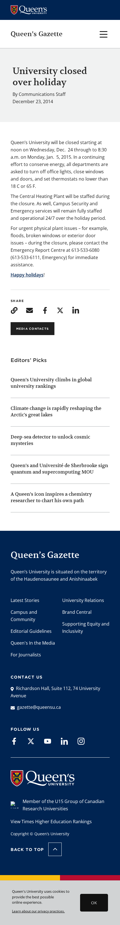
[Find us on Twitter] (30, 741)
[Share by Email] (29, 310)
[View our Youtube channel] (47, 741)
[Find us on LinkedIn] (64, 741)
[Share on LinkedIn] (75, 310)
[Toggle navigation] (104, 33)
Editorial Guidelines (31, 631)
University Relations (83, 600)
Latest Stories (25, 600)
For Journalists (26, 655)
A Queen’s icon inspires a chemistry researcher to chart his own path (51, 497)
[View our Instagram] (81, 741)
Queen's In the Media (33, 643)
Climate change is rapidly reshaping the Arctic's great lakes (56, 411)
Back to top (27, 849)
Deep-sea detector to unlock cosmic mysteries (50, 440)
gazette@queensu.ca (39, 707)
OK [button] (94, 902)
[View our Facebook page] (14, 741)
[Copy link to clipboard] (14, 310)
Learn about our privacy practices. (38, 911)
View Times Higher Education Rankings (51, 821)
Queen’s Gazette (37, 34)
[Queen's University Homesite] (43, 783)
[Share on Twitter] (60, 310)
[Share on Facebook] (44, 310)
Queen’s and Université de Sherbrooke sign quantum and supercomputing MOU (59, 468)
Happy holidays (27, 275)
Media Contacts (32, 328)
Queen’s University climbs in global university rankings (51, 383)
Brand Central (77, 612)
